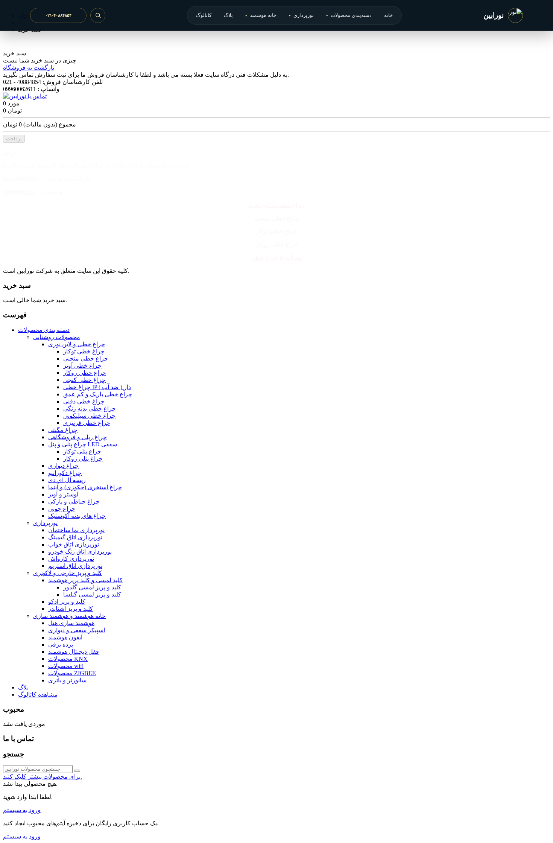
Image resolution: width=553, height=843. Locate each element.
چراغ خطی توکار (276, 231)
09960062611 (19, 192)
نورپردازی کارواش (71, 558)
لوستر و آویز (63, 494)
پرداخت (14, 139)
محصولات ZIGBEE (72, 673)
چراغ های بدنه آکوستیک (77, 516)
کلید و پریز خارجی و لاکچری (67, 573)
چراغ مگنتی (62, 430)
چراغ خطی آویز (82, 365)
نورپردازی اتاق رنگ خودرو (80, 551)
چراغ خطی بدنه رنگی (89, 408)
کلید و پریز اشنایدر (70, 609)
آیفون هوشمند (65, 637)
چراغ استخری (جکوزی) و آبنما (85, 487)
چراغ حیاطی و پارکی (74, 501)
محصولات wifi (66, 666)
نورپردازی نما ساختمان (76, 530)
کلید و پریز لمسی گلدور (92, 587)
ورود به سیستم (22, 810)
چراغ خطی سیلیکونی (89, 415)
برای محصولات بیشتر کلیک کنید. (42, 776)
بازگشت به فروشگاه (28, 67)
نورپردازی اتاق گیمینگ (75, 537)
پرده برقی (60, 644)
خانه (388, 15)
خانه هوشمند (260, 15)
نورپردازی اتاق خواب (73, 544)
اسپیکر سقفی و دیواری (76, 630)
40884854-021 (20, 178)
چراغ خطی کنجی (84, 380)
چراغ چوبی (61, 508)
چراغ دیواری (63, 466)
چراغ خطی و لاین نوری (276, 205)
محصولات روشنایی (56, 337)
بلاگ (228, 15)
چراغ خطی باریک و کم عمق (97, 394)
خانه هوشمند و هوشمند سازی (69, 616)
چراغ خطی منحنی (276, 218)
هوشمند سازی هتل (71, 623)
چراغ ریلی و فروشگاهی (77, 437)
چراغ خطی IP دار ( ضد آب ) (97, 387)
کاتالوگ (203, 15)
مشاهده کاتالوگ (38, 694)
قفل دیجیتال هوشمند (73, 651)
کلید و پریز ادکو (66, 601)
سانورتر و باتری (67, 680)
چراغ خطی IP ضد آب (277, 257)
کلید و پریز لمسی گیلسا (92, 594)
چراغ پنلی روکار (83, 458)
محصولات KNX (68, 659)
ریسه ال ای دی (67, 480)
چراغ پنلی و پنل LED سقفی (82, 444)
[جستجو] (97, 15)
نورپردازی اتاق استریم (75, 566)
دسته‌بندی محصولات (349, 15)
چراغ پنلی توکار (82, 451)
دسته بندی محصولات (44, 330)
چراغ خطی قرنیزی (86, 423)
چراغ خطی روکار (276, 244)
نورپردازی (301, 15)
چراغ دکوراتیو (65, 473)
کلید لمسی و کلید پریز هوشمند (85, 580)
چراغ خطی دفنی (84, 401)
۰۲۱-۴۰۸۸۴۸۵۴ (58, 15)
